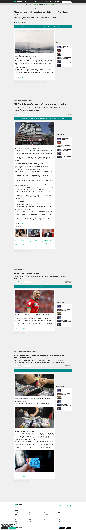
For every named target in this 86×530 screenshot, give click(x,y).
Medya (59, 516)
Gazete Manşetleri (46, 523)
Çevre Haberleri (19, 8)
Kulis (29, 512)
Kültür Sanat (59, 514)
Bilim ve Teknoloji (53, 1)
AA (22, 223)
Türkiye (30, 521)
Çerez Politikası (34, 504)
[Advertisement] (9, 21)
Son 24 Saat (16, 512)
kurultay (29, 251)
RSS (30, 504)
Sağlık (30, 514)
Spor (44, 1)
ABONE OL (25, 22)
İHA (22, 77)
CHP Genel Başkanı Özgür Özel (19, 251)
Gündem (25, 1)
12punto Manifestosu (47, 504)
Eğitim (30, 517)
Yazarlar (29, 1)
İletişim (28, 504)
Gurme (59, 517)
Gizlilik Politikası (40, 504)
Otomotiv (59, 519)
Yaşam (41, 1)
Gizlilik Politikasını (7, 526)
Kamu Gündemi (45, 514)
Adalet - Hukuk (31, 516)
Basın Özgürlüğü (60, 521)
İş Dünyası (16, 523)
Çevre (44, 519)
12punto (23, 328)
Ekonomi (37, 1)
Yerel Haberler (45, 521)
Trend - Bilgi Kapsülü (60, 512)
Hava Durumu (60, 523)
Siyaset (47, 1)
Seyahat (16, 521)
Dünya (33, 1)
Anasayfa (15, 8)
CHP (26, 251)
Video (58, 1)
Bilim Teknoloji (45, 517)
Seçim (30, 523)
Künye (25, 504)
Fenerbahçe (23, 333)
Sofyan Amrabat (17, 333)
